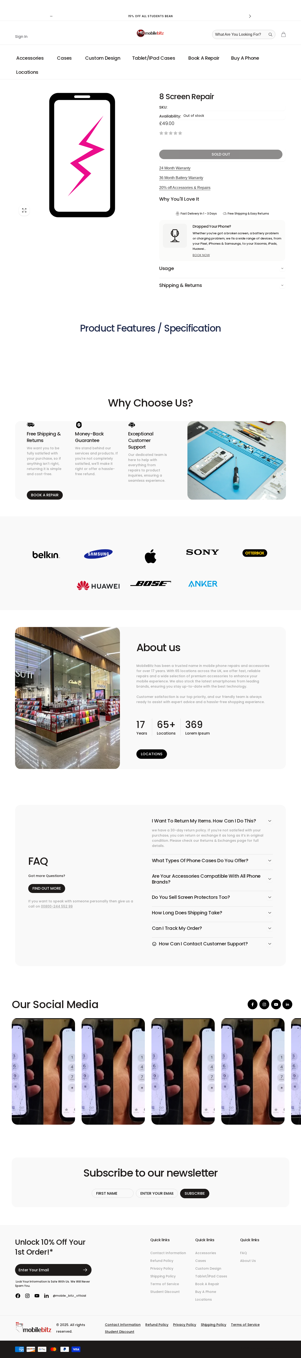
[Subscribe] (85, 1270)
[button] (31, 58)
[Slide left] (51, 16)
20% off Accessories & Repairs (184, 188)
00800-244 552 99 (57, 906)
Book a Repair (45, 495)
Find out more (46, 888)
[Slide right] (250, 16)
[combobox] (245, 34)
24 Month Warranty (174, 168)
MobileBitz (256, 1348)
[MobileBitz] (34, 1331)
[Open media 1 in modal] (82, 155)
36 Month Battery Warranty (181, 178)
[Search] (270, 34)
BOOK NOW (201, 255)
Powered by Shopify (274, 1348)
